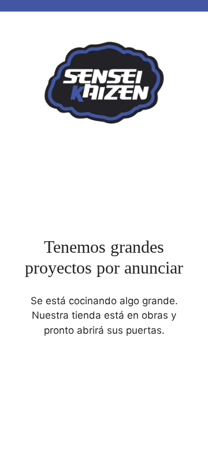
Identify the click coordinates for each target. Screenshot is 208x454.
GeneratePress (172, 436)
